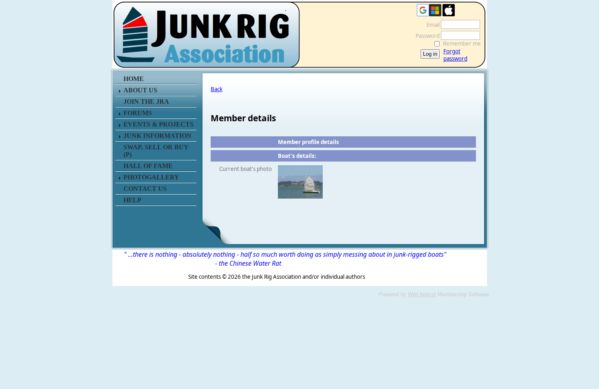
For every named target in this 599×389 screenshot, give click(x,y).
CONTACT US (145, 188)
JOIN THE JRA (146, 101)
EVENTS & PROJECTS (158, 124)
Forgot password (455, 55)
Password (426, 35)
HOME (133, 78)
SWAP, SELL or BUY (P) (155, 151)
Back (216, 89)
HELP (132, 200)
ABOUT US (140, 90)
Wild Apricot (422, 294)
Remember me (462, 43)
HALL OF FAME (148, 165)
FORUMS (137, 112)
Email (431, 24)
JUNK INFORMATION (157, 135)
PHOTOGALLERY (151, 177)
